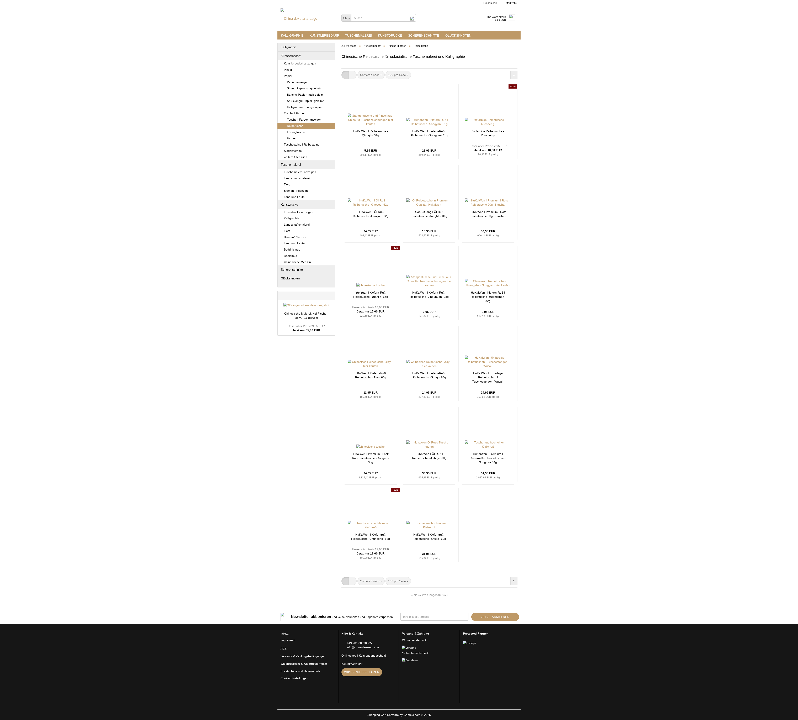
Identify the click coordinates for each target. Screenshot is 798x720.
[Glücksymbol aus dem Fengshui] (306, 305)
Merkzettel (511, 3)
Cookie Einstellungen (294, 678)
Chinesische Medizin (297, 262)
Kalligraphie (292, 35)
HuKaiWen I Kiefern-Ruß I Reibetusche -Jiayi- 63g (370, 375)
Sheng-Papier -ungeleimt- (304, 88)
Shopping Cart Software (383, 714)
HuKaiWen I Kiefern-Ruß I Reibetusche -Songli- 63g (429, 375)
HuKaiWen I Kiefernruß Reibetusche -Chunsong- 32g (370, 536)
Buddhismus (292, 249)
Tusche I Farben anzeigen (304, 119)
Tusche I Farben (294, 113)
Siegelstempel (293, 150)
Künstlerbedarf (324, 35)
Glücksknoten (458, 35)
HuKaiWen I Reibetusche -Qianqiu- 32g (370, 133)
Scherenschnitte (423, 35)
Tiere (287, 184)
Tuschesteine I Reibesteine (301, 144)
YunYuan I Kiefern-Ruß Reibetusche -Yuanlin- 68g (370, 294)
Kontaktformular (351, 664)
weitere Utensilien (295, 157)
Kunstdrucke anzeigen (298, 212)
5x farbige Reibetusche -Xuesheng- (488, 133)
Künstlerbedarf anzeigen (300, 63)
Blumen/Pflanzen (295, 237)
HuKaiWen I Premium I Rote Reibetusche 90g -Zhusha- (487, 214)
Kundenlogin (490, 3)
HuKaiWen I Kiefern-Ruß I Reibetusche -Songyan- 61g (429, 133)
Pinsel (288, 69)
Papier (288, 76)
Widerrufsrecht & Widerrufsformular (304, 663)
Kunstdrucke (390, 35)
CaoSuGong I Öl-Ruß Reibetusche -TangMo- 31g (429, 214)
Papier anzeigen (297, 82)
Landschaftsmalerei (297, 178)
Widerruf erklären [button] (361, 672)
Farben (292, 138)
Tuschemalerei (358, 35)
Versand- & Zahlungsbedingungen (303, 656)
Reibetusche (295, 125)
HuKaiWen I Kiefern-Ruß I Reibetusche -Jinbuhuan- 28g (429, 294)
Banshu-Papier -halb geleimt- (306, 94)
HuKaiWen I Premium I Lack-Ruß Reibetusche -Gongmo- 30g (371, 458)
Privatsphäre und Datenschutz (300, 671)
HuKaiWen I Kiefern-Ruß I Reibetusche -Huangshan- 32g (488, 297)
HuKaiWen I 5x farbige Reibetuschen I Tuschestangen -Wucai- (488, 377)
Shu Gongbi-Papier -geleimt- (306, 101)
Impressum (288, 640)
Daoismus (290, 255)
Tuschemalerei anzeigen (300, 172)
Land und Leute (294, 197)
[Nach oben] (786, 714)
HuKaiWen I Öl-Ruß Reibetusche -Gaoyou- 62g (370, 214)
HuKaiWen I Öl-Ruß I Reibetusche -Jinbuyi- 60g (429, 456)
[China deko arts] (308, 18)
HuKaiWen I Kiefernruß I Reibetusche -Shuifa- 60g (429, 536)
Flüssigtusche (296, 132)
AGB (284, 648)
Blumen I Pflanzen (296, 190)
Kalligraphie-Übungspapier (304, 107)
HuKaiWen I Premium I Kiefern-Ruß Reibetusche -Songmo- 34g (488, 458)
